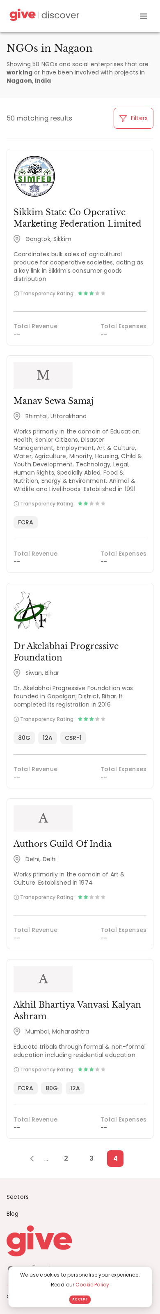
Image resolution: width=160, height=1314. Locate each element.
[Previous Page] (36, 1158)
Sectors (18, 1197)
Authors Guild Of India (63, 844)
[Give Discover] (43, 16)
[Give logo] (80, 1240)
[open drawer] (143, 16)
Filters (138, 118)
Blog (13, 1214)
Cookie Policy (92, 1284)
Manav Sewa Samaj (54, 401)
